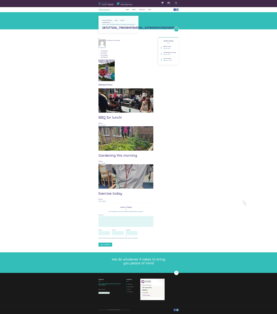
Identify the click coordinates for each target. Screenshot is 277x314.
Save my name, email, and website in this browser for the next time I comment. (118, 238)
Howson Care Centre (114, 40)
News (129, 289)
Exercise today (110, 193)
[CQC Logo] (146, 282)
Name (100, 230)
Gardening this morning (117, 155)
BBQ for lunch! (110, 117)
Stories (100, 123)
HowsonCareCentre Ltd (114, 310)
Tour (149, 9)
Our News (168, 4)
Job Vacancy (131, 287)
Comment (101, 215)
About (134, 9)
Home (162, 4)
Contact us (176, 4)
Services (142, 9)
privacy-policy (101, 289)
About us (130, 284)
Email (114, 230)
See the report (146, 295)
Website (128, 230)
